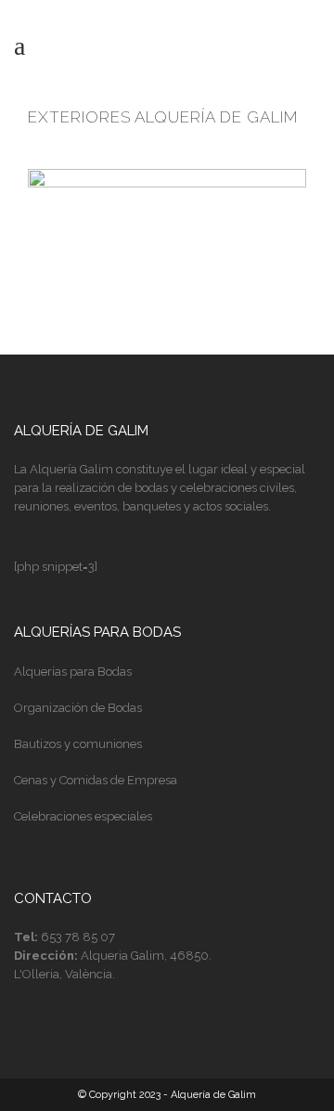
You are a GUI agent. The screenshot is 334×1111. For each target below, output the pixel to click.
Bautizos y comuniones (78, 744)
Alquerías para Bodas (73, 671)
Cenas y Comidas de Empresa (95, 780)
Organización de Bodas (78, 708)
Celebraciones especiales (83, 816)
